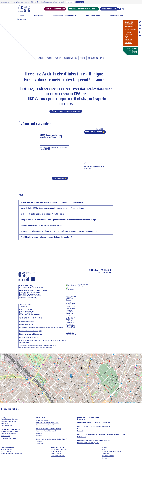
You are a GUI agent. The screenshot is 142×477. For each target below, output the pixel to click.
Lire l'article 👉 (60, 178)
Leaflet (121, 402)
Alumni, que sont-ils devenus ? (10, 431)
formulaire (22, 342)
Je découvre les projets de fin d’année (132, 50)
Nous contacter (130, 27)
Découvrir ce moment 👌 (94, 132)
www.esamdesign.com (26, 324)
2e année (39, 433)
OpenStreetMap (131, 402)
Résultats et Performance (8, 434)
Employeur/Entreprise (96, 58)
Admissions (128, 40)
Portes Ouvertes (130, 30)
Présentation (81, 419)
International (4, 423)
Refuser (70, 2)
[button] (71, 376)
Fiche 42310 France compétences (29, 294)
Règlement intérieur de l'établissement (31, 334)
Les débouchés (5, 436)
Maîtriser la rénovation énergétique (11, 454)
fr (119, 9)
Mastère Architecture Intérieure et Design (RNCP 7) (51, 439)
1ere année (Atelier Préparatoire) (46, 431)
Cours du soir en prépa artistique (46, 425)
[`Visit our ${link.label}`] (140, 22)
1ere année (39, 443)
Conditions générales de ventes (111, 451)
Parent (82, 58)
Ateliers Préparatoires (42, 420)
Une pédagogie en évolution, (9, 419)
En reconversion (70, 58)
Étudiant (58, 58)
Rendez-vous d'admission (59, 449)
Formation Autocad (6, 449)
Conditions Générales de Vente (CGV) (30, 331)
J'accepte (80, 2)
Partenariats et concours (8, 438)
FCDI (78, 428)
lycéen (49, 58)
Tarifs (126, 37)
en (122, 9)
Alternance (128, 43)
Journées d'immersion (58, 456)
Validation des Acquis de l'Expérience (88, 443)
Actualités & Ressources (8, 421)
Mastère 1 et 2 (81, 437)
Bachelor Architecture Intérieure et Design (48, 429)
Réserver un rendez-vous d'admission (65, 111)
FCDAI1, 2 (80, 431)
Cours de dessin (6, 451)
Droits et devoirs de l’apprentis (28, 337)
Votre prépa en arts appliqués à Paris (47, 423)
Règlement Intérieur (108, 456)
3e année (39, 435)
